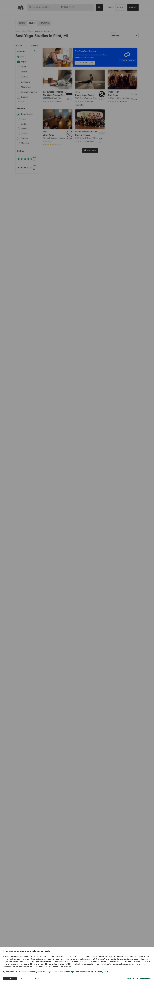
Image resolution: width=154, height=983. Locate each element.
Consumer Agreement (70, 972)
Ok (10, 978)
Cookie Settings (30, 978)
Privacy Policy (102, 972)
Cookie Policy (145, 978)
